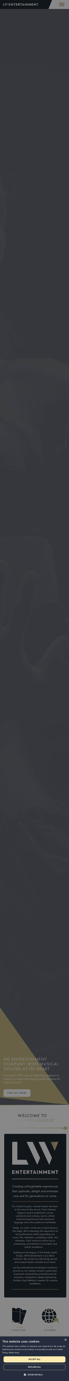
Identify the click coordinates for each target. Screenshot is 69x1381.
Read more (14, 1352)
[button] (34, 1374)
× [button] (65, 1340)
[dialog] (34, 1358)
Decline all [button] (34, 1367)
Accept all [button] (35, 1359)
